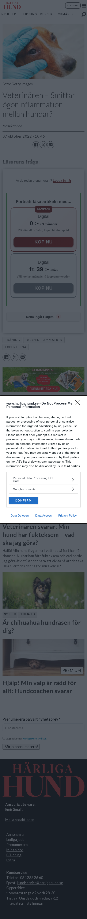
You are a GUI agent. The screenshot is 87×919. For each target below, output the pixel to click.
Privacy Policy (67, 515)
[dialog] (43, 459)
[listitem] (43, 479)
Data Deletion (20, 515)
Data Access (43, 515)
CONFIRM (23, 500)
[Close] (79, 404)
